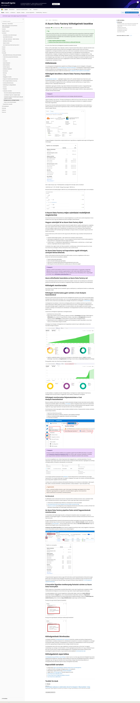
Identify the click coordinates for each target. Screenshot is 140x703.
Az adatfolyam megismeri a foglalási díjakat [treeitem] (12, 94)
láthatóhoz (65, 476)
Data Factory (54, 20)
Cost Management (57, 672)
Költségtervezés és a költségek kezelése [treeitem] (11, 100)
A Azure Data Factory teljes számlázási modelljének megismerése (126, 25)
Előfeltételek (119, 22)
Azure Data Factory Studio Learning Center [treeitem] (11, 44)
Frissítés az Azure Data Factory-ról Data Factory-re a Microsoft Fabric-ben (64, 42)
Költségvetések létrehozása (122, 28)
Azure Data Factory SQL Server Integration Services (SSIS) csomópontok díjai (63, 504)
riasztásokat (66, 639)
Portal (123, 12)
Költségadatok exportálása (122, 30)
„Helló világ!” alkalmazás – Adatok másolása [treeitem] (11, 39)
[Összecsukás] (23, 19)
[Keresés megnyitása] (132, 10)
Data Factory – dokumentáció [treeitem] (7, 23)
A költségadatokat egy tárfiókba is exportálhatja (55, 657)
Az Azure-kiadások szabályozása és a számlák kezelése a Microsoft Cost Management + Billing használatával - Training (67, 686)
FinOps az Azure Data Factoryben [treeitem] (10, 102)
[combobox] (12, 21)
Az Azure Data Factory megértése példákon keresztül (58, 675)
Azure (50, 20)
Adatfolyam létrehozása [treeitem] (7, 40)
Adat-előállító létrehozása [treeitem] (7, 37)
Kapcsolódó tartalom (121, 31)
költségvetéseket (59, 639)
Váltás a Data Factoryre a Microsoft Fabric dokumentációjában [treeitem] (9, 26)
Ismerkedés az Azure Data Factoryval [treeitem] (10, 35)
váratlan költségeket (67, 670)
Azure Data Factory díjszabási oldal (54, 673)
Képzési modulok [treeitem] (6, 43)
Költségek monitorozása (121, 27)
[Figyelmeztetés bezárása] (138, 2)
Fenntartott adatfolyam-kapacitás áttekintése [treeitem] (12, 92)
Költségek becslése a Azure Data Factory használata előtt (127, 23)
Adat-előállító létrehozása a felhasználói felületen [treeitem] (12, 54)
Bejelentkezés (136, 9)
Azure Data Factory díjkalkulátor (54, 676)
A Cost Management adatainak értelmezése (67, 67)
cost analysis (67, 403)
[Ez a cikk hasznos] (130, 35)
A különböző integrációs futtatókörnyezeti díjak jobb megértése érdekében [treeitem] (13, 97)
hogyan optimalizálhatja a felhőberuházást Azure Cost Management (67, 667)
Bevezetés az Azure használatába (132, 12)
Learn (47, 20)
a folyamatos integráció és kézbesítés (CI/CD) (58, 454)
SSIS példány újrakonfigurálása (62, 274)
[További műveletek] (94, 20)
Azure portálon (55, 523)
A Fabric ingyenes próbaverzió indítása (56, 40)
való (69, 669)
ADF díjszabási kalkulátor (52, 79)
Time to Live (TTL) (52, 505)
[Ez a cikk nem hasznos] (131, 35)
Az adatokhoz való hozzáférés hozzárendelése (80, 70)
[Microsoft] (2, 9)
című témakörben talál (80, 651)
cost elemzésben (86, 300)
